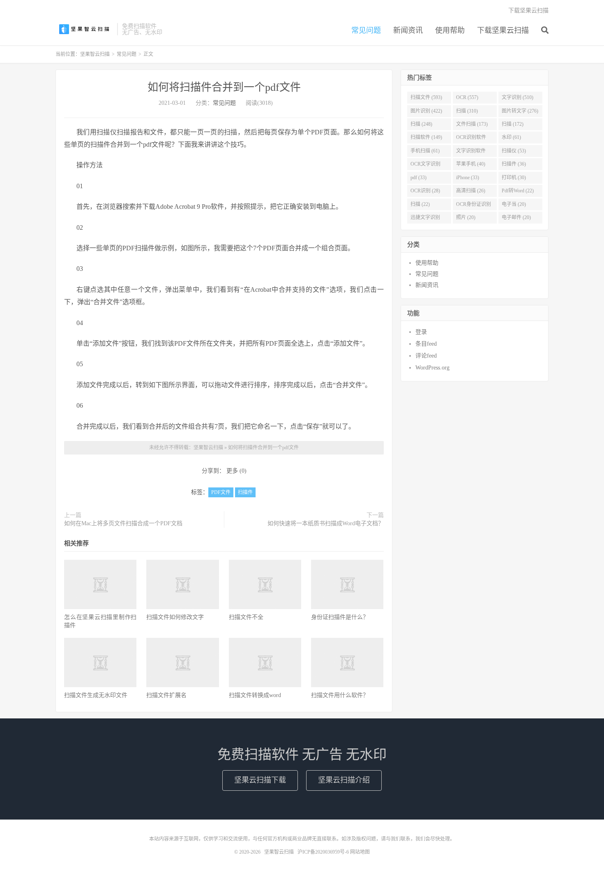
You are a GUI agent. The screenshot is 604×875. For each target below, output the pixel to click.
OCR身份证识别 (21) (473, 205)
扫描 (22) (420, 204)
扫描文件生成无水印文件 (95, 695)
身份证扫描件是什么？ (340, 617)
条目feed (426, 344)
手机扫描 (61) (425, 151)
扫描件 (245, 492)
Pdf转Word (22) (518, 191)
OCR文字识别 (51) (425, 165)
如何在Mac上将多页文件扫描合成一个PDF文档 (123, 523)
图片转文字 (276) (520, 111)
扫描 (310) (467, 111)
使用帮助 (450, 30)
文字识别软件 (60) (471, 152)
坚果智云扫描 (84, 29)
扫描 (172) (512, 124)
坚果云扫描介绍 (344, 780)
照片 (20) (465, 217)
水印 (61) (511, 137)
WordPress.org (432, 368)
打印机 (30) (514, 177)
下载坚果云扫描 (503, 30)
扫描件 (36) (514, 164)
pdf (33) (418, 177)
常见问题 (366, 30)
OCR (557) (467, 97)
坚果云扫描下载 (260, 780)
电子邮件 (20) (516, 217)
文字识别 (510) (517, 97)
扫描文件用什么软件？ (340, 695)
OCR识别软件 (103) (471, 138)
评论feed (426, 356)
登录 (421, 332)
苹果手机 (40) (470, 164)
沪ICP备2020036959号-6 (323, 852)
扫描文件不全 (246, 617)
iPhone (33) (467, 177)
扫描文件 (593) (426, 97)
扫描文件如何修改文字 (175, 617)
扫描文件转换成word (255, 695)
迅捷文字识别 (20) (425, 219)
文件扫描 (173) (472, 124)
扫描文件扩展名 (166, 695)
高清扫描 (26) (470, 191)
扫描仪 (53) (514, 151)
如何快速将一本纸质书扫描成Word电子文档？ (325, 523)
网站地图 (360, 852)
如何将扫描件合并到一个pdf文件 (224, 87)
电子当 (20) (514, 204)
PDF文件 (221, 492)
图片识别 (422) (426, 111)
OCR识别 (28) (425, 191)
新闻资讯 (408, 30)
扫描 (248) (421, 124)
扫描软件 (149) (426, 137)
